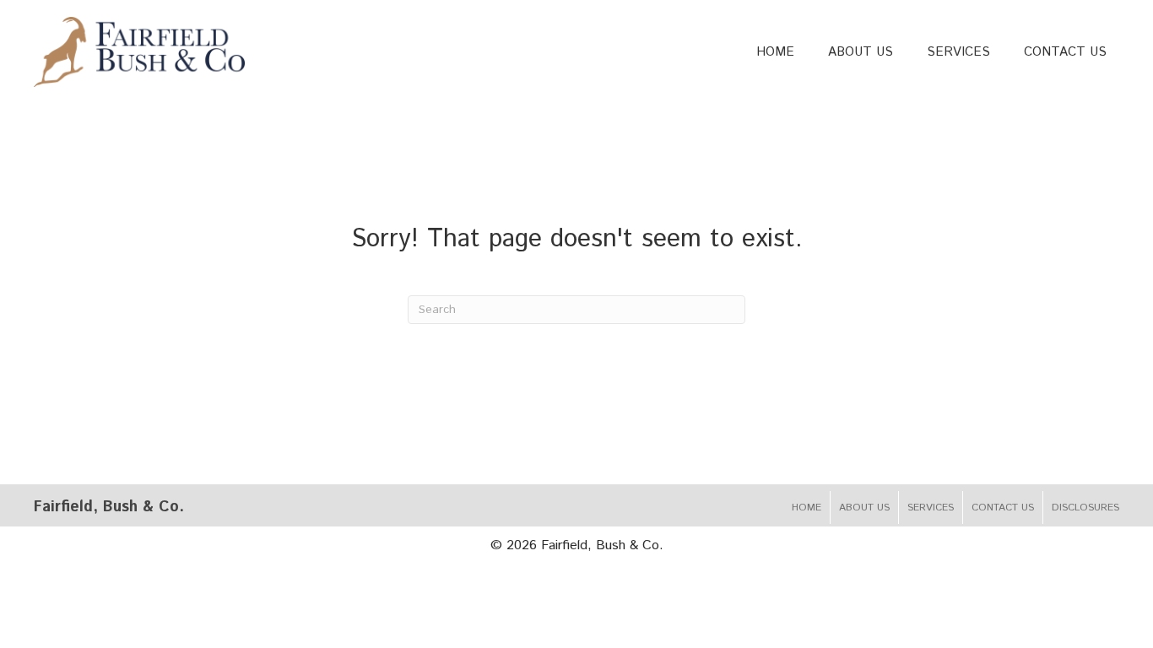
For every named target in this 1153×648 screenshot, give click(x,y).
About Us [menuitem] (864, 507)
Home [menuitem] (806, 507)
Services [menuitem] (930, 507)
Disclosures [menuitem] (1085, 507)
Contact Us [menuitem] (1003, 507)
